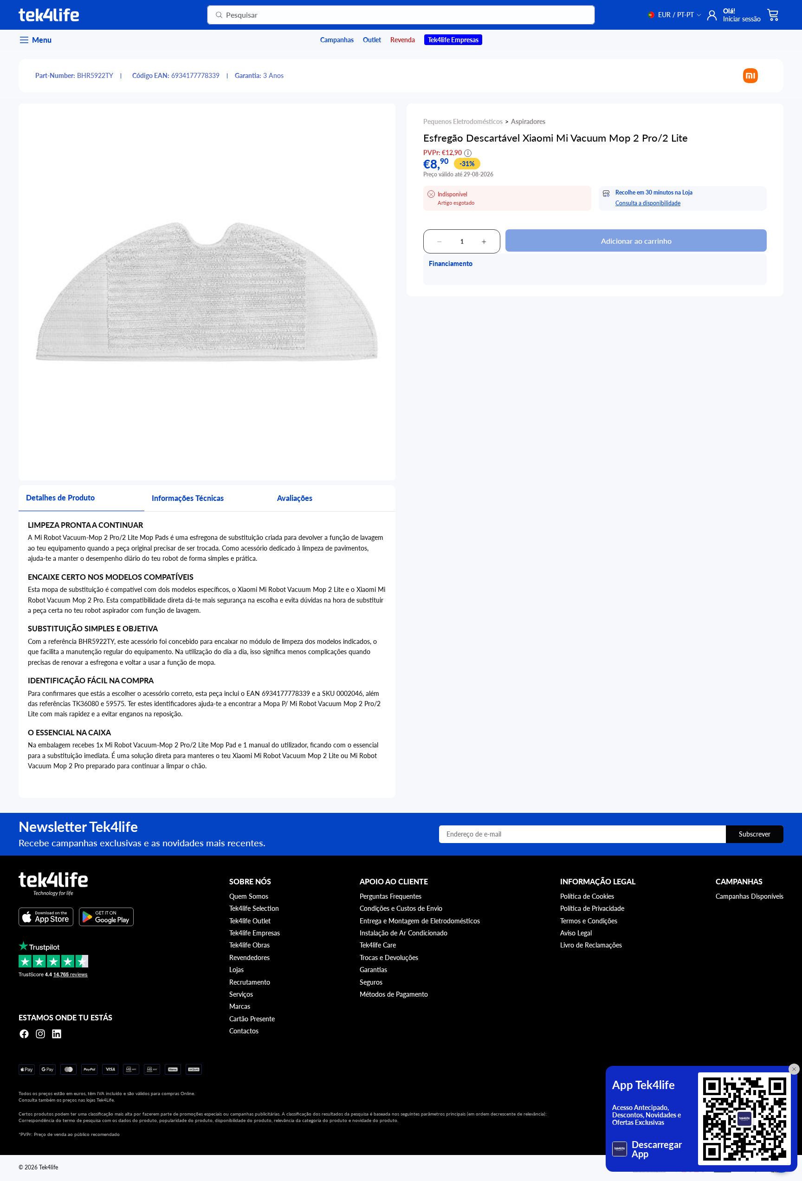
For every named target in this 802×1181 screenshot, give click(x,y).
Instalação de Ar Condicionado (403, 933)
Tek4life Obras (249, 945)
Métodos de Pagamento (394, 994)
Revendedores (249, 957)
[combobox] (389, 15)
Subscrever (754, 834)
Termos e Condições (588, 921)
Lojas (236, 969)
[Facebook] (24, 1033)
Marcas (239, 1006)
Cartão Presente (252, 1019)
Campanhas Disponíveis (749, 896)
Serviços (241, 994)
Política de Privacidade (592, 908)
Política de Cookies (587, 896)
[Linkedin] (56, 1033)
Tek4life (48, 1167)
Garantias (373, 969)
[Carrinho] (773, 15)
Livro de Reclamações (591, 945)
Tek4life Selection (254, 908)
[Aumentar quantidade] (484, 241)
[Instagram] (40, 1033)
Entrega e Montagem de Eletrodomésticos (420, 921)
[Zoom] (207, 292)
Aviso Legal (576, 933)
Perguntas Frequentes (390, 896)
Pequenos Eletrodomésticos (463, 121)
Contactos (244, 1031)
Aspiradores (528, 121)
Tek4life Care (378, 945)
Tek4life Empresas (254, 933)
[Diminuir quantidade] (439, 241)
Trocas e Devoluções (389, 957)
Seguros (371, 982)
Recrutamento (249, 982)
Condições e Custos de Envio (401, 908)
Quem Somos (248, 896)
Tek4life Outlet (250, 921)
